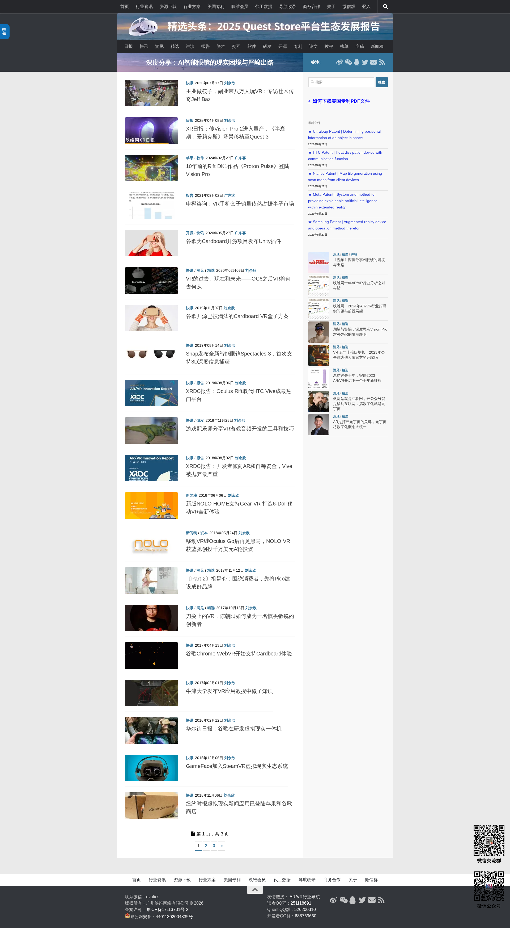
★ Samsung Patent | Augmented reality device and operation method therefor (347, 225)
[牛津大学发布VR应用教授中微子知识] (151, 696)
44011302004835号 (174, 916)
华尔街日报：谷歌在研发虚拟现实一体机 (234, 728)
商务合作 (311, 6)
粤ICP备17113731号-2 (167, 909)
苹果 (189, 158)
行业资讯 (144, 6)
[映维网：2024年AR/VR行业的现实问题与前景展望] (318, 309)
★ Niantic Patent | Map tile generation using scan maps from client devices (345, 177)
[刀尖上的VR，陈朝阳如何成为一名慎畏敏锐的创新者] (151, 621)
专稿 (359, 46)
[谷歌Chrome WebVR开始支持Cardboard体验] (151, 658)
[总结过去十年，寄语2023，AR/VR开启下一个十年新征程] (318, 378)
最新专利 (314, 122)
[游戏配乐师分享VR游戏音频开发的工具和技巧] (151, 433)
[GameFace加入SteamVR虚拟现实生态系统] (151, 771)
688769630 (305, 916)
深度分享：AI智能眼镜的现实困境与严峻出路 (210, 62)
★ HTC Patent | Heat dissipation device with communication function (345, 156)
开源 (282, 46)
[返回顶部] (255, 890)
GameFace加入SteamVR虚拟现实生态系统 (237, 766)
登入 (366, 6)
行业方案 (192, 6)
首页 (124, 6)
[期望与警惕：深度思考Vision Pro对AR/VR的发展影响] (318, 332)
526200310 (305, 909)
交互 (236, 46)
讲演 (190, 46)
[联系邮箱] (373, 62)
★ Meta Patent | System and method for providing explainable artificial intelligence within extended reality (342, 201)
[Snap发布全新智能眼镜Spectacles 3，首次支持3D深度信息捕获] (151, 358)
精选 (175, 46)
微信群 (348, 6)
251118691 (301, 903)
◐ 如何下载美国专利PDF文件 (339, 101)
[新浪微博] (339, 62)
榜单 (344, 46)
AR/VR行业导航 (305, 896)
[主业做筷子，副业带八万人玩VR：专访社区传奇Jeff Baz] (151, 96)
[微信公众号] (348, 62)
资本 (221, 46)
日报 (128, 46)
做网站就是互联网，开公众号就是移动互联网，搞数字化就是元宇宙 (359, 404)
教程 (329, 46)
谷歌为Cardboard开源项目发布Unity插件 (233, 241)
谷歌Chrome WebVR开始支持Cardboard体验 (239, 654)
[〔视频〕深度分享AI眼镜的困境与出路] (318, 262)
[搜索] (385, 6)
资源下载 (168, 6)
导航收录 (287, 6)
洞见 (159, 46)
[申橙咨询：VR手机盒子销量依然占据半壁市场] (151, 208)
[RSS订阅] (382, 62)
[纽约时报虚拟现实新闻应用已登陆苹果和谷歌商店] (151, 808)
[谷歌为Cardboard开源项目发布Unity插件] (151, 246)
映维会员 (239, 6)
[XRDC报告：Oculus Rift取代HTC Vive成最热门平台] (151, 396)
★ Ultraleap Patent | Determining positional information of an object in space (344, 134)
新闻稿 (377, 46)
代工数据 (263, 6)
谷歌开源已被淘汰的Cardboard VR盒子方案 (237, 316)
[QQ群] (356, 62)
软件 (252, 46)
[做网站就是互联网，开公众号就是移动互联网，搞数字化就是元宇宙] (318, 401)
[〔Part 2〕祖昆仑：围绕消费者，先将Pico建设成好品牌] (151, 583)
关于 (331, 6)
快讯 (144, 46)
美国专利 (215, 6)
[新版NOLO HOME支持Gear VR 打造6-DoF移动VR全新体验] (151, 508)
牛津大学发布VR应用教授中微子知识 (229, 691)
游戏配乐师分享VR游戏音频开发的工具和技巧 (240, 429)
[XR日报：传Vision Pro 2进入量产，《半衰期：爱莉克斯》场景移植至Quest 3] (151, 133)
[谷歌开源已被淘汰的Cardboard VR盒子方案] (151, 321)
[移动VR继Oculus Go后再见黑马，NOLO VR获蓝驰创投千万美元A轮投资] (151, 546)
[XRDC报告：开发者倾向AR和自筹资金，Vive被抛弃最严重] (151, 471)
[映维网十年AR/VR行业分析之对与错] (318, 285)
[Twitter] (365, 62)
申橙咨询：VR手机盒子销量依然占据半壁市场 (240, 204)
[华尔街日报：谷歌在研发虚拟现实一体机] (151, 733)
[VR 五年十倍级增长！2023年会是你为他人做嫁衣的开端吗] (318, 355)
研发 (267, 46)
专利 (298, 46)
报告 (205, 46)
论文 (313, 46)
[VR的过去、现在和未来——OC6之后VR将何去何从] (151, 283)
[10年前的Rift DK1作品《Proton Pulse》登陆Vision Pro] (151, 171)
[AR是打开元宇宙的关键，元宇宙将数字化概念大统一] (318, 424)
